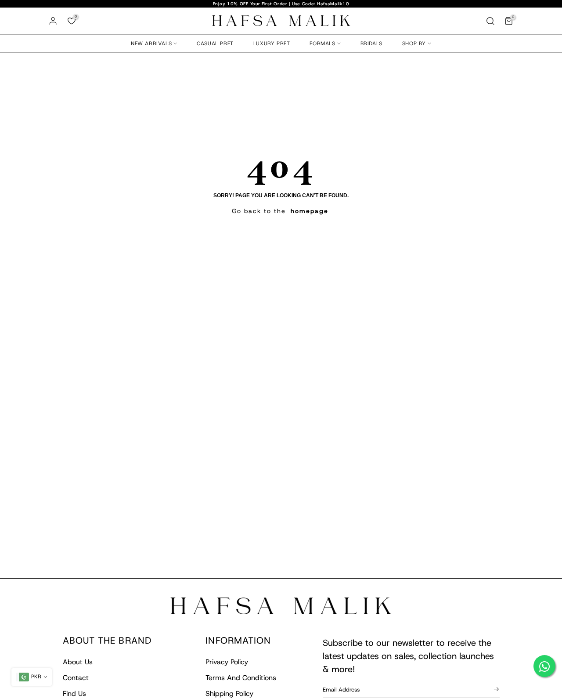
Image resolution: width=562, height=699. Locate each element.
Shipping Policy (229, 693)
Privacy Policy (226, 661)
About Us (78, 661)
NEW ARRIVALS (151, 43)
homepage (309, 211)
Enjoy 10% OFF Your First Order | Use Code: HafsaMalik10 (281, 4)
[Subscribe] (495, 689)
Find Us (74, 693)
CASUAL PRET (215, 43)
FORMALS (322, 43)
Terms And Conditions (240, 677)
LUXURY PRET (271, 43)
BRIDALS (371, 43)
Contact (76, 677)
